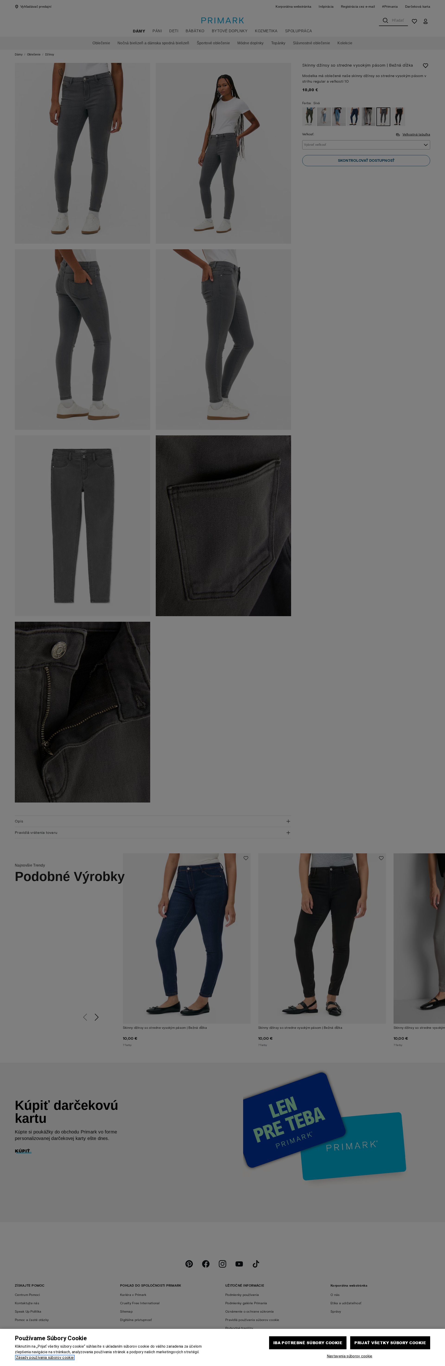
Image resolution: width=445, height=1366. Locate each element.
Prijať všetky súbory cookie (390, 1342)
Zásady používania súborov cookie (45, 1357)
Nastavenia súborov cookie (349, 1356)
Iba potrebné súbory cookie (307, 1342)
